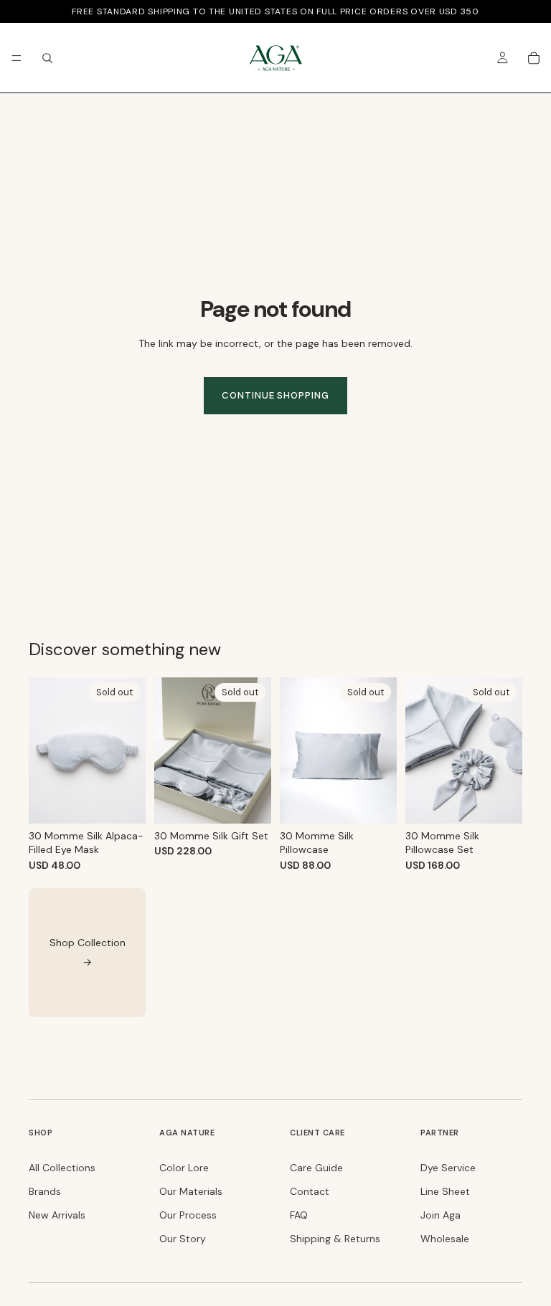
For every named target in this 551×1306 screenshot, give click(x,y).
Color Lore (184, 1167)
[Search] (47, 58)
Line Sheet (445, 1191)
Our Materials (190, 1191)
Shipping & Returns (335, 1238)
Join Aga (440, 1215)
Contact (309, 1191)
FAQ (299, 1215)
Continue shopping (275, 395)
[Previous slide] (170, 750)
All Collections (62, 1167)
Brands (45, 1191)
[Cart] (534, 58)
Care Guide (316, 1167)
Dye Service (448, 1167)
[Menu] (16, 58)
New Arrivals (57, 1215)
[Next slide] (255, 750)
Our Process (188, 1215)
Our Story (182, 1238)
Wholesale (444, 1238)
